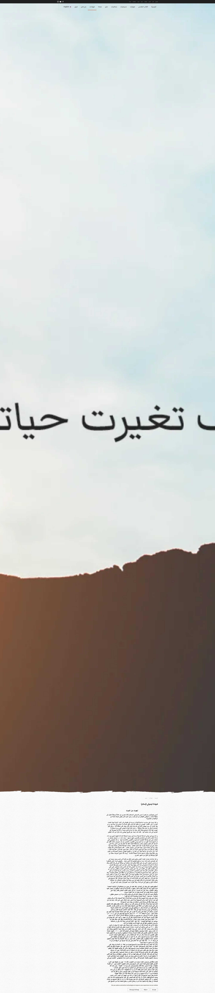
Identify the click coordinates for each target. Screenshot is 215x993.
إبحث (130, 1)
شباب (138, 1)
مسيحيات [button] (123, 7)
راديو (142, 1)
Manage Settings (134, 990)
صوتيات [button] (132, 7)
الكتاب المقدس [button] (143, 7)
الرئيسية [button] (153, 7)
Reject (145, 990)
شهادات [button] (92, 7)
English (66, 7)
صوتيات (145, 1)
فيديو (150, 1)
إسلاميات (134, 1)
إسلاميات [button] (114, 7)
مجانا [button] (100, 7)
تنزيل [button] (76, 7)
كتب (153, 1)
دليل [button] (106, 7)
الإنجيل (156, 1)
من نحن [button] (83, 7)
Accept (154, 990)
